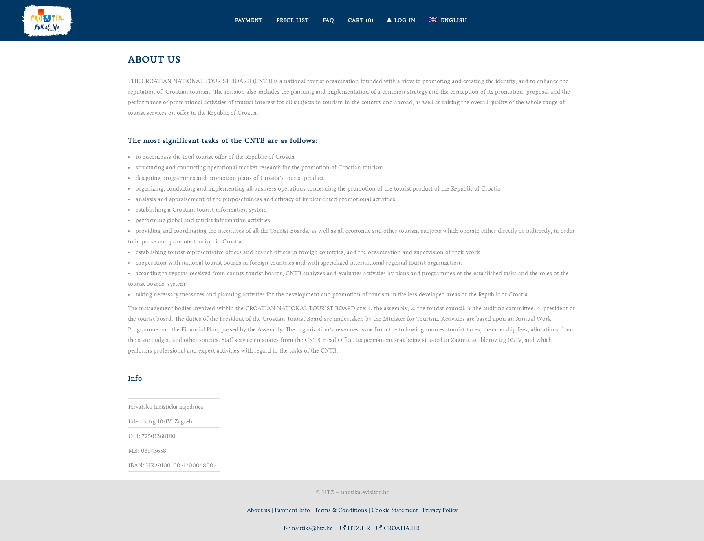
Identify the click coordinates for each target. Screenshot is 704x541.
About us (258, 510)
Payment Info (292, 510)
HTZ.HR (358, 528)
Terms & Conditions (341, 510)
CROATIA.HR (401, 528)
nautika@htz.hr (311, 528)
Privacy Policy (440, 510)
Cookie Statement (396, 510)
